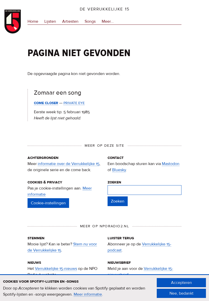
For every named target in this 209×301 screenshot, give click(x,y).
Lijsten (50, 21)
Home (33, 21)
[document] (104, 288)
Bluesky (119, 169)
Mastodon (170, 163)
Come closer (46, 102)
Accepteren (181, 282)
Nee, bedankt (181, 293)
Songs (90, 21)
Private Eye (74, 102)
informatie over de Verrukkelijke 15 (68, 163)
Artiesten (70, 21)
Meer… (108, 22)
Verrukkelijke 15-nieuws (56, 268)
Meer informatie (88, 294)
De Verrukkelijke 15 (104, 9)
